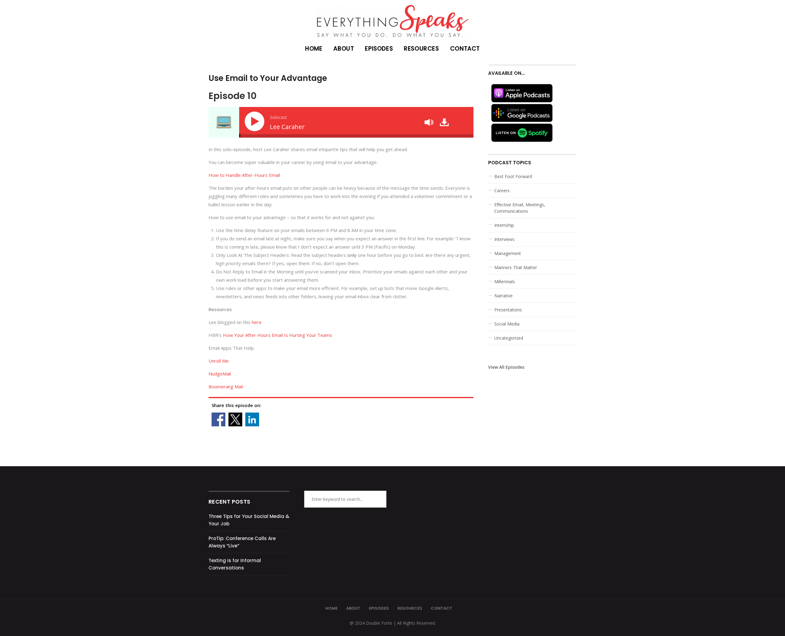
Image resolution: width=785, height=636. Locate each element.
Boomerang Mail (226, 386)
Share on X (235, 419)
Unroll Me (219, 361)
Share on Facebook (218, 419)
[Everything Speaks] (392, 19)
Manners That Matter (515, 267)
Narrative (503, 296)
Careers (502, 190)
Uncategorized (508, 338)
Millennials (504, 281)
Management (507, 253)
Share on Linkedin (252, 419)
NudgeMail (220, 374)
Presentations (508, 310)
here (257, 322)
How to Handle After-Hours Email (244, 175)
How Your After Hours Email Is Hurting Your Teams (277, 335)
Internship (504, 225)
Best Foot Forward (513, 176)
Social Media (506, 324)
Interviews (504, 239)
